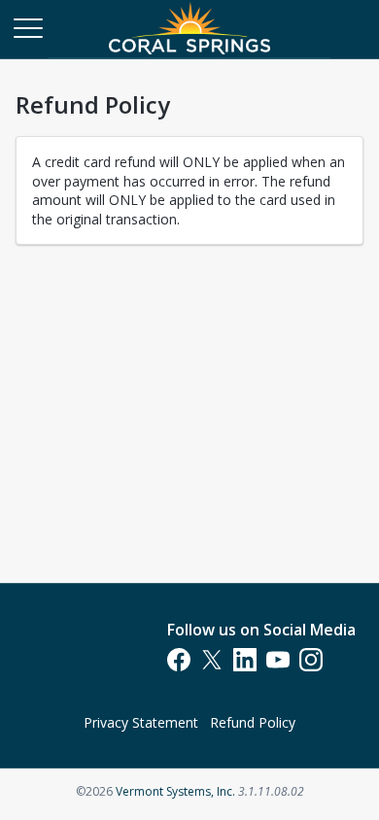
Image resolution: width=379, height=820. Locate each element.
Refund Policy (252, 722)
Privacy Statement (141, 722)
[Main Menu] (27, 27)
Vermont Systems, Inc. (175, 791)
